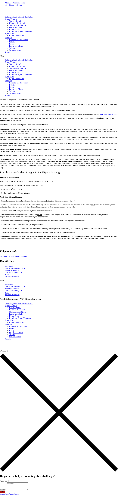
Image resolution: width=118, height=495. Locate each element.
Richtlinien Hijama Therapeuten (20, 31)
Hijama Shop (14, 29)
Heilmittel (8, 38)
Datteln (12, 42)
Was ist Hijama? (15, 21)
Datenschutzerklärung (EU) (15, 268)
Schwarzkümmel (15, 50)
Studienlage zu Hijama (17, 25)
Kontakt (7, 52)
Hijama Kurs (9, 33)
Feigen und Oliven (16, 46)
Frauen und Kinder (16, 27)
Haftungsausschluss (12, 270)
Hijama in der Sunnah (17, 23)
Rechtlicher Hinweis (12, 276)
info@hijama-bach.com (108, 114)
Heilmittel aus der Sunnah (18, 40)
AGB (7, 274)
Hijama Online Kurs (16, 36)
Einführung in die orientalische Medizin (19, 17)
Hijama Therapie (11, 19)
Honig (11, 44)
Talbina (12, 48)
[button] (59, 56)
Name (2, 481)
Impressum (9, 266)
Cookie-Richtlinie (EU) (13, 272)
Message (3, 489)
